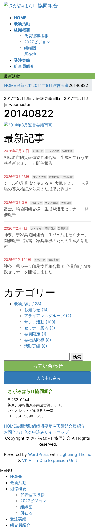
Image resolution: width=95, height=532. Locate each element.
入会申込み (34, 432)
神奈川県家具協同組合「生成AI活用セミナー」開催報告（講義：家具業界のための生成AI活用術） (46, 240)
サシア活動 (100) (39, 321)
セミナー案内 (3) (39, 327)
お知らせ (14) (36, 309)
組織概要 (40, 426)
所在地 (30, 54)
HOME (10, 426)
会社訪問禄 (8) (37, 339)
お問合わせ (14, 432)
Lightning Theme (75, 454)
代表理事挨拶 (36, 35)
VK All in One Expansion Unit (49, 460)
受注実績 (56, 426)
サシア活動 (52, 150)
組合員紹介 (75, 426)
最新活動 (54, 176)
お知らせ (38, 150)
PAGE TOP (88, 511)
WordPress (38, 454)
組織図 (30, 47)
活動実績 (67, 150)
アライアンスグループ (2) (47, 315)
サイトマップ (56, 432)
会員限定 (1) (35, 333)
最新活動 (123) (27, 303)
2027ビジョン (37, 41)
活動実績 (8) (35, 346)
